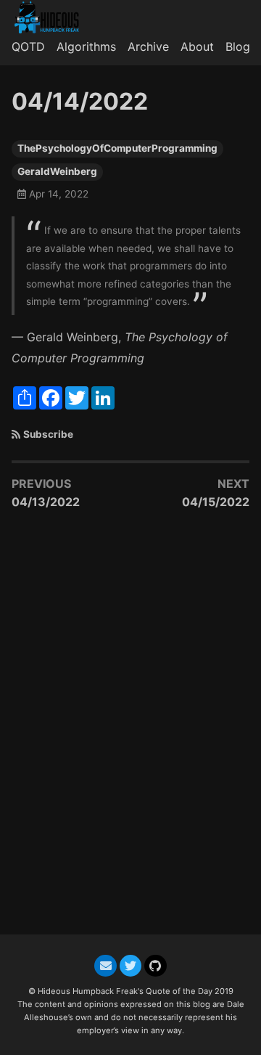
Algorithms (86, 46)
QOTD (28, 46)
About (197, 46)
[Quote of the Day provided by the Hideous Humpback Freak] (53, 17)
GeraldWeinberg (57, 171)
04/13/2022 (46, 501)
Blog (237, 46)
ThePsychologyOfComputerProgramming (117, 148)
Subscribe (48, 434)
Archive (148, 46)
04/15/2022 (215, 501)
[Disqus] (130, 729)
